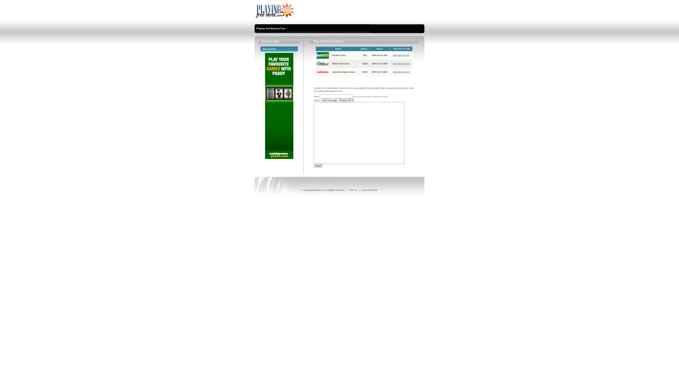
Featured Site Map (369, 190)
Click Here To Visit (401, 55)
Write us (353, 190)
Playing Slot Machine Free (270, 28)
